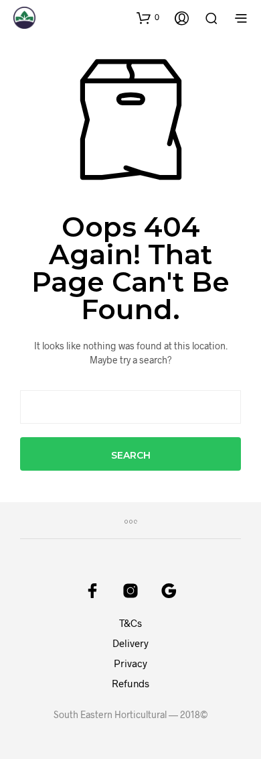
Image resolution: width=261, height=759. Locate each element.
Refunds (130, 683)
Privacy (130, 663)
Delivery (130, 643)
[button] (148, 17)
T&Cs (130, 623)
